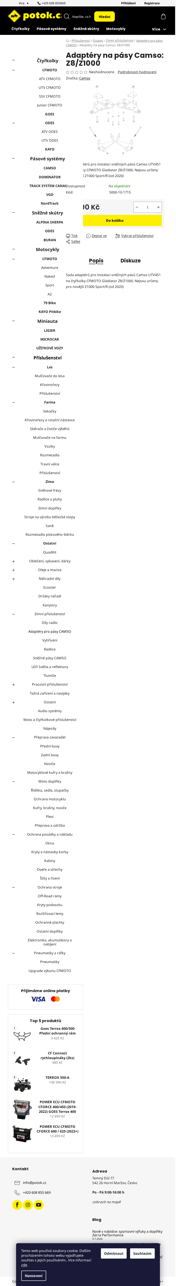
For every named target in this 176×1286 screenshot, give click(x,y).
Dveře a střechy (49, 869)
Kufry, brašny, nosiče (50, 807)
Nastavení (33, 1275)
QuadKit (49, 552)
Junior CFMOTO (49, 105)
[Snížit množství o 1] (137, 207)
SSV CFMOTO (50, 96)
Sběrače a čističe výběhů (50, 428)
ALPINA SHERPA (49, 222)
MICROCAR (49, 339)
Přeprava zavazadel (49, 737)
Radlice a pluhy (50, 499)
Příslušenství (47, 358)
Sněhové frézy (49, 490)
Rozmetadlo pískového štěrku (50, 534)
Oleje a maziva (49, 569)
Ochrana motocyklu (50, 799)
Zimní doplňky (49, 508)
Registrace (152, 3)
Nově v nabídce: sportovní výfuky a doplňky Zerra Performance (127, 1233)
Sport (49, 285)
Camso (84, 78)
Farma (49, 402)
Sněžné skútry (47, 213)
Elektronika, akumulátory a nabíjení (50, 942)
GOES (49, 114)
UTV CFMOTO (50, 87)
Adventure (49, 267)
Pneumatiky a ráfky (49, 953)
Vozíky (49, 446)
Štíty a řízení (50, 878)
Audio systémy (50, 710)
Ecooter (49, 587)
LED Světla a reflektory (50, 666)
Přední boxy (49, 746)
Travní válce (49, 464)
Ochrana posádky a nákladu (50, 834)
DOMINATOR (50, 177)
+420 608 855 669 (37, 1192)
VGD (49, 194)
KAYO (50, 149)
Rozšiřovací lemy (49, 913)
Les (50, 367)
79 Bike (50, 303)
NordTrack (50, 203)
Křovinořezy (49, 384)
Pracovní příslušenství (50, 684)
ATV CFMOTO (50, 78)
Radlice (50, 649)
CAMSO (50, 168)
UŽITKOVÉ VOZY (49, 348)
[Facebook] (17, 1205)
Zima (50, 481)
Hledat (104, 16)
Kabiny (49, 860)
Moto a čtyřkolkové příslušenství (49, 719)
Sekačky (49, 411)
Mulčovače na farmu (49, 437)
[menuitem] (20, 29)
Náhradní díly (50, 578)
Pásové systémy (47, 159)
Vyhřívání (49, 640)
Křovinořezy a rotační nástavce (50, 420)
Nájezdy (49, 728)
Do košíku (115, 220)
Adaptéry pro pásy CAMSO (49, 631)
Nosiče (49, 763)
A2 (50, 294)
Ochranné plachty (49, 922)
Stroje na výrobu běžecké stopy (49, 517)
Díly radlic (50, 622)
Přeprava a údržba (50, 825)
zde (24, 1264)
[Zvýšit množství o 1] (158, 207)
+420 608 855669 (53, 3)
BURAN (50, 240)
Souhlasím (142, 1253)
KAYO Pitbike (50, 311)
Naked (49, 276)
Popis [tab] (96, 260)
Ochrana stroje (50, 887)
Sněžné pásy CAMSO (49, 658)
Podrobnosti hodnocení (137, 72)
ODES (49, 123)
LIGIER (49, 330)
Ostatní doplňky (50, 931)
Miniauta (47, 321)
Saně (50, 525)
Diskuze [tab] (131, 260)
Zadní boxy (50, 755)
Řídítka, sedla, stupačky (50, 790)
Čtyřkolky (47, 61)
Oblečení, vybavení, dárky (49, 561)
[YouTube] (39, 1205)
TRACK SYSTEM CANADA (49, 185)
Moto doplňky (49, 781)
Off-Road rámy (50, 896)
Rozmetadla (49, 455)
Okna (49, 843)
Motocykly (47, 249)
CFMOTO (49, 70)
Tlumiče (49, 675)
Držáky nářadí (49, 596)
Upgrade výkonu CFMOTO (50, 970)
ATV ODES (50, 131)
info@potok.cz (34, 1182)
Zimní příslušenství (50, 614)
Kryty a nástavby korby (49, 852)
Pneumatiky (49, 961)
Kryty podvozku (49, 904)
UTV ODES (49, 140)
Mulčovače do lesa (50, 376)
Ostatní (49, 543)
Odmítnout (113, 1253)
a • (161, 1281)
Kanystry (50, 605)
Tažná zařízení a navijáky (50, 693)
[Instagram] (28, 1205)
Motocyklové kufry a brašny (49, 772)
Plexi (49, 816)
